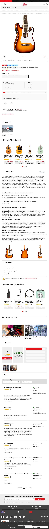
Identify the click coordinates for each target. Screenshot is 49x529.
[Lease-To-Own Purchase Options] (17, 98)
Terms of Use (20, 525)
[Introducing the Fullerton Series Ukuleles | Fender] (7, 128)
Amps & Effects (9, 10)
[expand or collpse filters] (44, 375)
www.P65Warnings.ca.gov (31, 278)
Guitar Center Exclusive (13, 65)
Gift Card (3, 513)
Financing (30, 513)
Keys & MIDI (16, 10)
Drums (21, 10)
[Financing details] (45, 92)
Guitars (3, 10)
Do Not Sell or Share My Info (18, 521)
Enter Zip (29, 87)
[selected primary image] (24, 34)
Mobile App (45, 513)
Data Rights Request (30, 521)
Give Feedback (44, 516)
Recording (35, 10)
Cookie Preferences (27, 525)
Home (2, 13)
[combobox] (27, 382)
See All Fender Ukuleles (8, 114)
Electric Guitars (12, 13)
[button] (24, 172)
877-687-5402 (36, 507)
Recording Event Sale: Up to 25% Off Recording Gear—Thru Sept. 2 (27, 1)
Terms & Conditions (18, 519)
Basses (30, 10)
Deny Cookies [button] (13, 527)
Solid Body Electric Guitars (22, 13)
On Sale (4, 65)
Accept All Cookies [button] (36, 527)
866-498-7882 (12, 507)
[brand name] (42, 172)
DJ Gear (26, 10)
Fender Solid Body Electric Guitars (36, 13)
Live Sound (42, 10)
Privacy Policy (35, 522)
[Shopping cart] (47, 4)
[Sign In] (44, 4)
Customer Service (18, 513)
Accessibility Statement (42, 519)
